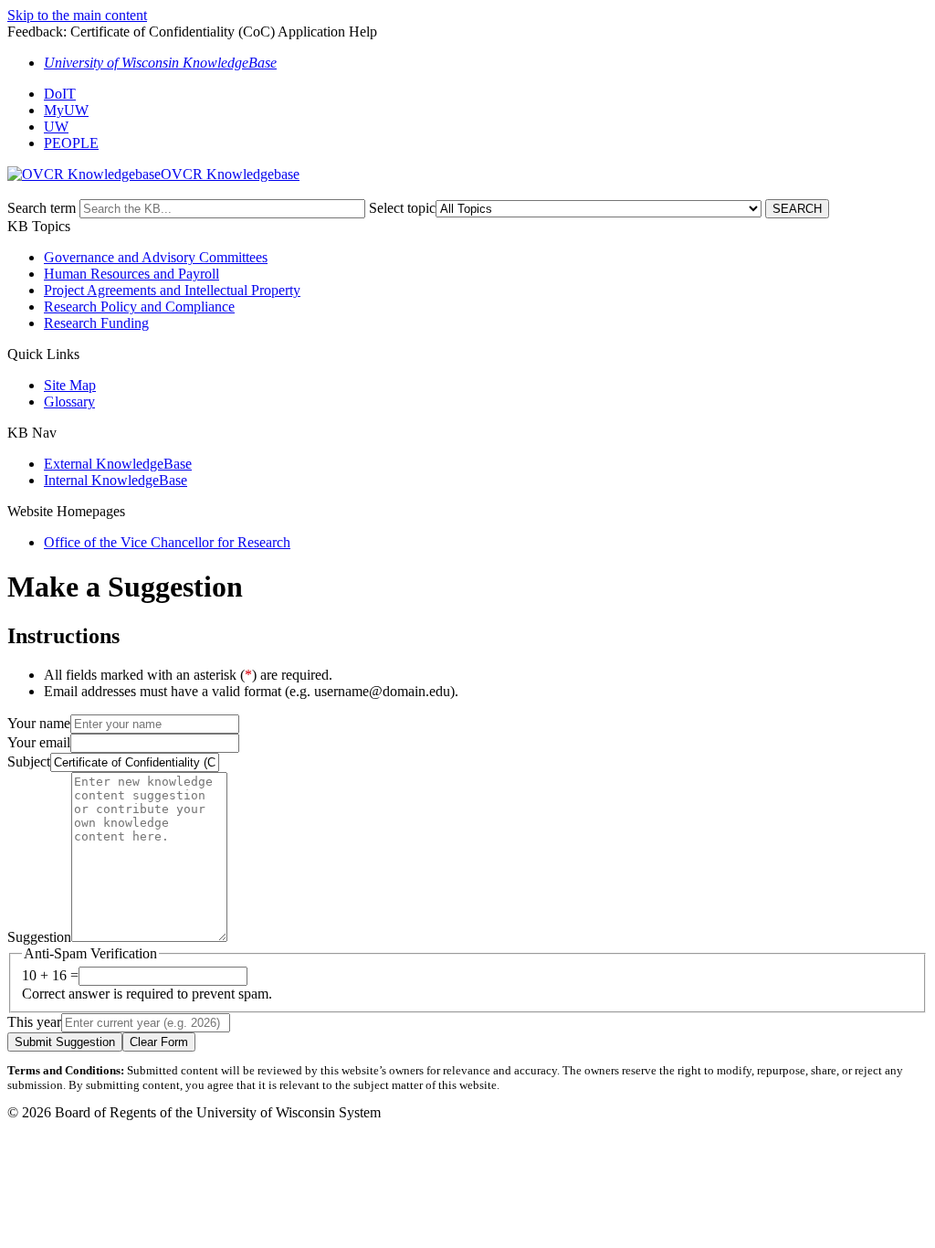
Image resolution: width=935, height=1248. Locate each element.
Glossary (69, 401)
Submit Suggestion (65, 1042)
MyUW (66, 110)
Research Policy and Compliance (139, 306)
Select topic (402, 208)
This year (34, 1022)
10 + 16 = (50, 975)
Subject (28, 761)
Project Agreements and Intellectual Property (172, 290)
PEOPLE (71, 143)
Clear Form (159, 1042)
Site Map (70, 385)
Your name (38, 723)
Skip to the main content (77, 15)
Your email (38, 742)
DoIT (60, 93)
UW (56, 126)
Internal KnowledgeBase (115, 480)
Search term (41, 208)
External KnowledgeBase (118, 463)
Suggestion (39, 937)
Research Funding (96, 323)
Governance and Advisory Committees (156, 257)
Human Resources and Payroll (131, 273)
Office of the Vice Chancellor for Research (167, 542)
